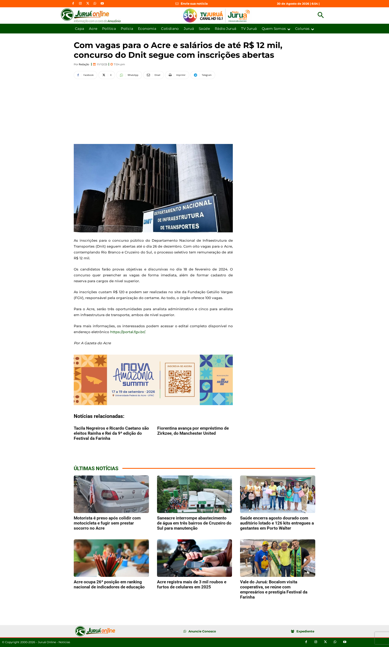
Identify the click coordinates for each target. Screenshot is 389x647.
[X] (87, 3)
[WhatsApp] (95, 3)
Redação (84, 64)
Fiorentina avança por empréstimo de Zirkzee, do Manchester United (193, 431)
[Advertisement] (153, 111)
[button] (321, 16)
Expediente (305, 631)
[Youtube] (102, 3)
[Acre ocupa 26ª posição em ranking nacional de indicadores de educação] (111, 558)
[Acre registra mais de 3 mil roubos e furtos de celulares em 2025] (194, 558)
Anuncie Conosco (202, 631)
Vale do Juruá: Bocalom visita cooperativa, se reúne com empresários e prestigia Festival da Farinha (273, 589)
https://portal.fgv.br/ (127, 332)
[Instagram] (80, 3)
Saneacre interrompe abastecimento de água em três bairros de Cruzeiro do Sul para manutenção (194, 523)
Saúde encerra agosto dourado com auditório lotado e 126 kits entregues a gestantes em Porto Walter (277, 523)
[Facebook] (73, 3)
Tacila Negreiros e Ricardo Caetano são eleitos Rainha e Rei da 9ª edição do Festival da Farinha (111, 433)
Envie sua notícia (194, 3)
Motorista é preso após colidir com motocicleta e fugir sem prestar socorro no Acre (107, 523)
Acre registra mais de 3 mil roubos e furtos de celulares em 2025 (191, 584)
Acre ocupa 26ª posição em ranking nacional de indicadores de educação (109, 584)
